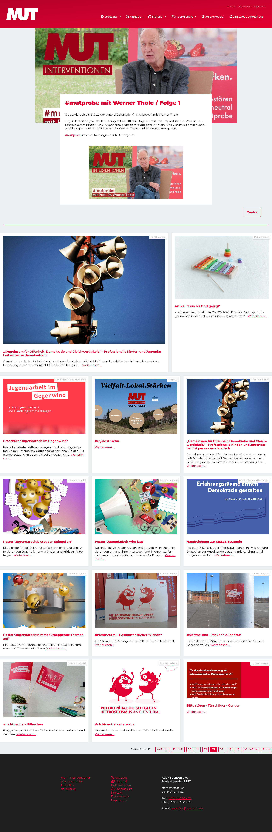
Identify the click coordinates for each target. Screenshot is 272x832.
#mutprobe (73, 135)
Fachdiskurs (184, 16)
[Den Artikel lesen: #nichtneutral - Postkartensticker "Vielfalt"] (136, 600)
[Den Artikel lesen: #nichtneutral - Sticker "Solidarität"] (228, 600)
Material (157, 16)
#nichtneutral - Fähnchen (23, 724)
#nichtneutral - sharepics (114, 724)
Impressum (259, 6)
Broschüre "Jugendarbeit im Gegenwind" (35, 441)
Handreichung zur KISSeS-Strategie (214, 542)
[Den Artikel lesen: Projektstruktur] (136, 406)
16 (238, 749)
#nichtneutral (214, 16)
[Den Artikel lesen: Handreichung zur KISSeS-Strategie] (228, 506)
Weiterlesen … (92, 365)
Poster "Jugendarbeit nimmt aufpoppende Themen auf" (43, 636)
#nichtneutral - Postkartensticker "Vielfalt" (128, 635)
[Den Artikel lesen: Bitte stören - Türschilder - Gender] (228, 680)
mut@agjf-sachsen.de (187, 808)
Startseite (111, 16)
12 (205, 749)
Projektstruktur (107, 441)
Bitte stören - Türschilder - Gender (213, 705)
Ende (266, 749)
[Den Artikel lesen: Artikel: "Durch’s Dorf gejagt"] (222, 267)
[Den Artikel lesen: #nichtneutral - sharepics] (136, 689)
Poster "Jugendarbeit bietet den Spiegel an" (37, 542)
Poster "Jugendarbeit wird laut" (119, 542)
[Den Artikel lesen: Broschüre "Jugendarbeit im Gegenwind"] (44, 406)
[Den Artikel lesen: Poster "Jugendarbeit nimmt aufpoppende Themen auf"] (44, 600)
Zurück (252, 212)
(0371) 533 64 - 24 (180, 798)
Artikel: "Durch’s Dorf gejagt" (197, 306)
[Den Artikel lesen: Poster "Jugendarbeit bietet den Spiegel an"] (44, 506)
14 (221, 749)
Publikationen (121, 785)
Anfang (162, 749)
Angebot (136, 16)
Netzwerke (68, 789)
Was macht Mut (72, 781)
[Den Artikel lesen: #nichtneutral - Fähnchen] (44, 689)
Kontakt (231, 6)
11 (198, 749)
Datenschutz (244, 6)
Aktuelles (67, 785)
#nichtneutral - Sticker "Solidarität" (214, 635)
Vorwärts (251, 749)
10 (189, 749)
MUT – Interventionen (76, 777)
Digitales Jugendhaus (248, 16)
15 (230, 749)
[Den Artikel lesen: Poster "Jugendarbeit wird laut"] (136, 506)
